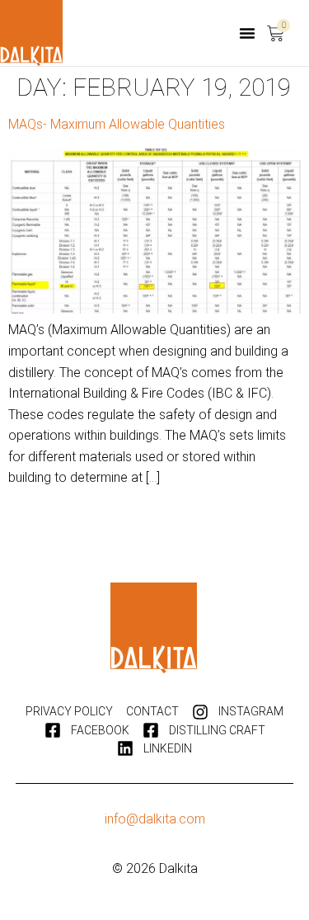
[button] (247, 33)
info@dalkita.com (155, 819)
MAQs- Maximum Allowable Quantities (116, 124)
